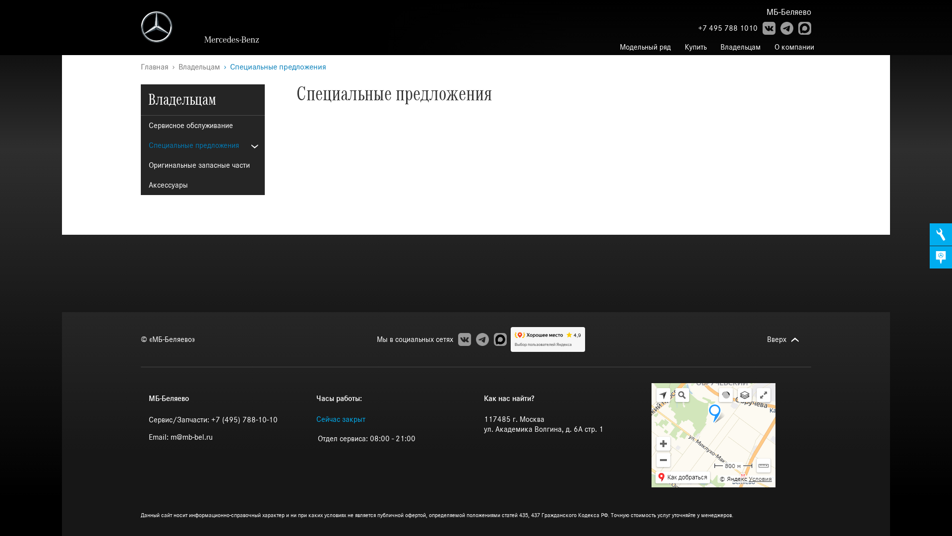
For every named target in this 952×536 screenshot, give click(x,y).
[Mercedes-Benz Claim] (234, 39)
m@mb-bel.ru (192, 437)
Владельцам (740, 47)
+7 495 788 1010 (728, 28)
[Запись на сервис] (941, 234)
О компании (794, 47)
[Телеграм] (786, 28)
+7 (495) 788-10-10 (244, 420)
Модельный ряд (645, 47)
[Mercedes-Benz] (172, 27)
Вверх (776, 339)
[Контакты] (941, 257)
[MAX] (804, 28)
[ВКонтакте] (769, 28)
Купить (696, 47)
